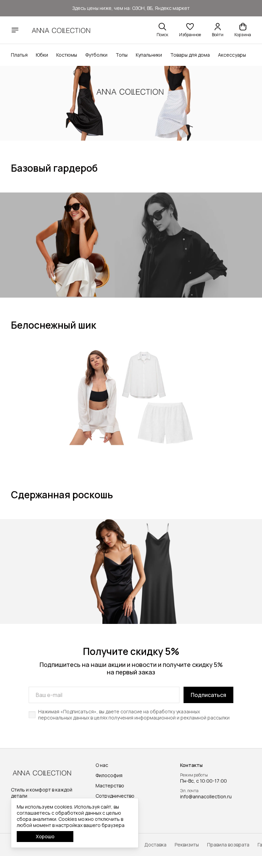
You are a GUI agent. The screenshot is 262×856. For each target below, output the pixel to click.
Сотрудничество (115, 796)
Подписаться (208, 695)
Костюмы (66, 55)
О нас (102, 765)
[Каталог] (15, 30)
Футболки (96, 55)
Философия (109, 775)
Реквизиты (187, 845)
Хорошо (45, 836)
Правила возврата (228, 845)
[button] (190, 30)
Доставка (155, 845)
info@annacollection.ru (206, 797)
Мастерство (110, 786)
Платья (19, 55)
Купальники (149, 55)
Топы (122, 55)
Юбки (42, 55)
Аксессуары (232, 55)
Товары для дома (190, 55)
